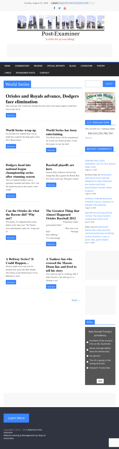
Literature (86, 65)
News (7, 65)
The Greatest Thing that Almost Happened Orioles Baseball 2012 (62, 214)
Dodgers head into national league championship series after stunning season (20, 170)
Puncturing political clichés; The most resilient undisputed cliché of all (98, 216)
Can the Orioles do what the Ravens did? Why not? (22, 214)
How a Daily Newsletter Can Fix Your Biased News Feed (100, 163)
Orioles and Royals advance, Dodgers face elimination (42, 98)
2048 (87, 160)
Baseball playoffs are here (60, 166)
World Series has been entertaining (61, 132)
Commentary (22, 65)
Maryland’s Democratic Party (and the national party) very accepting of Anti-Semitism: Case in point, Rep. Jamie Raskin (99, 233)
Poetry (101, 65)
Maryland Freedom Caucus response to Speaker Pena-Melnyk (99, 201)
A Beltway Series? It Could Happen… (20, 260)
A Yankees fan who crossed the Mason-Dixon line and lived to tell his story (61, 264)
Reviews (38, 65)
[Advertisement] (59, 50)
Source (88, 137)
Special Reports (56, 65)
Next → (76, 300)
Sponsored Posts (25, 72)
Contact (44, 72)
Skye (87, 212)
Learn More (16, 418)
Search (109, 83)
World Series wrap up (21, 130)
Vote (100, 381)
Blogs (72, 65)
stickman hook (92, 198)
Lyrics (7, 72)
